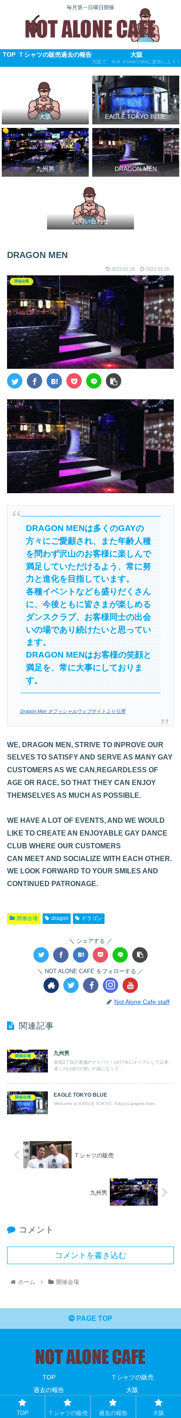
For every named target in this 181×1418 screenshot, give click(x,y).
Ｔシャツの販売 (132, 1377)
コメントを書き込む (90, 1255)
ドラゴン (91, 918)
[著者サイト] (51, 985)
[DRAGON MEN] (54, 381)
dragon (60, 918)
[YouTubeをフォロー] (130, 985)
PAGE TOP (93, 1318)
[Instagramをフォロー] (110, 985)
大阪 (132, 1389)
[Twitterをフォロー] (71, 985)
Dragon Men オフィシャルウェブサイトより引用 (72, 711)
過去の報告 (48, 1389)
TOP (49, 1377)
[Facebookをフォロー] (90, 985)
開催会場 (27, 918)
